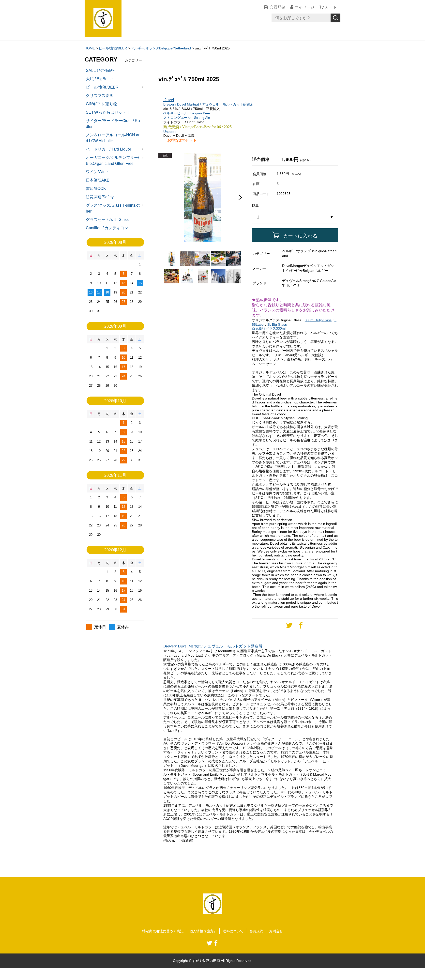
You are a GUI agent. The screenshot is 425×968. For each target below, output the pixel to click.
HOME (90, 48)
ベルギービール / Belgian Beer (186, 113)
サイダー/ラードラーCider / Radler (113, 124)
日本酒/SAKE (97, 180)
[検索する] (335, 18)
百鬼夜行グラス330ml (269, 328)
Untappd (170, 132)
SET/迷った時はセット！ (108, 112)
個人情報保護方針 (203, 931)
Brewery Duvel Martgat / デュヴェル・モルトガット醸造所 (208, 104)
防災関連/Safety (100, 197)
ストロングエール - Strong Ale (186, 118)
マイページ (304, 7)
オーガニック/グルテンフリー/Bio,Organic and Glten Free (112, 160)
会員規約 (256, 931)
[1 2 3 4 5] (295, 217)
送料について (233, 931)
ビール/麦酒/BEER (113, 48)
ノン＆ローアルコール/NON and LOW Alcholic (113, 138)
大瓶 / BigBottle (99, 79)
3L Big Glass (277, 324)
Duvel (168, 99)
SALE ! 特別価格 (100, 70)
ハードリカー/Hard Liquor (108, 149)
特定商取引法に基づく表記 (162, 931)
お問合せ (276, 931)
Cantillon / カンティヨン (107, 228)
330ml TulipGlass (318, 320)
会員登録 (277, 7)
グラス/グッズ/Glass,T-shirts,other (112, 208)
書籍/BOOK (96, 188)
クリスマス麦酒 (99, 95)
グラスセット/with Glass (107, 219)
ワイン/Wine (97, 172)
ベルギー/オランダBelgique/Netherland (161, 48)
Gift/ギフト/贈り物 (101, 104)
